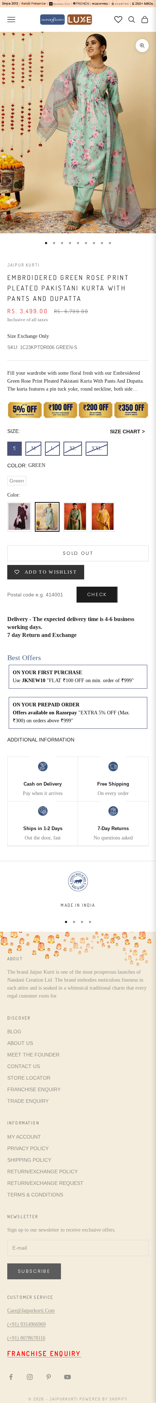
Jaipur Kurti (23, 265)
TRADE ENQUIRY (28, 1101)
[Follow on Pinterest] (48, 1377)
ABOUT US (20, 1043)
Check (97, 594)
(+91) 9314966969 (26, 1324)
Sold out (78, 553)
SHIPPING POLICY (29, 1160)
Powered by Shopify (103, 1399)
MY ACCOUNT (24, 1137)
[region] (78, 889)
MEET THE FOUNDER (33, 1055)
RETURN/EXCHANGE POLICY (42, 1171)
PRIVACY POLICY (28, 1148)
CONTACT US (23, 1066)
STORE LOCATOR (28, 1078)
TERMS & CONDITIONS (35, 1195)
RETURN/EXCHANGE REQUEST (45, 1183)
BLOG (14, 1031)
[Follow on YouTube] (67, 1377)
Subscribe (34, 1271)
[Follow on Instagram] (29, 1377)
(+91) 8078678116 (26, 1338)
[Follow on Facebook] (11, 1377)
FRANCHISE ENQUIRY (34, 1089)
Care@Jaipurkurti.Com (31, 1310)
